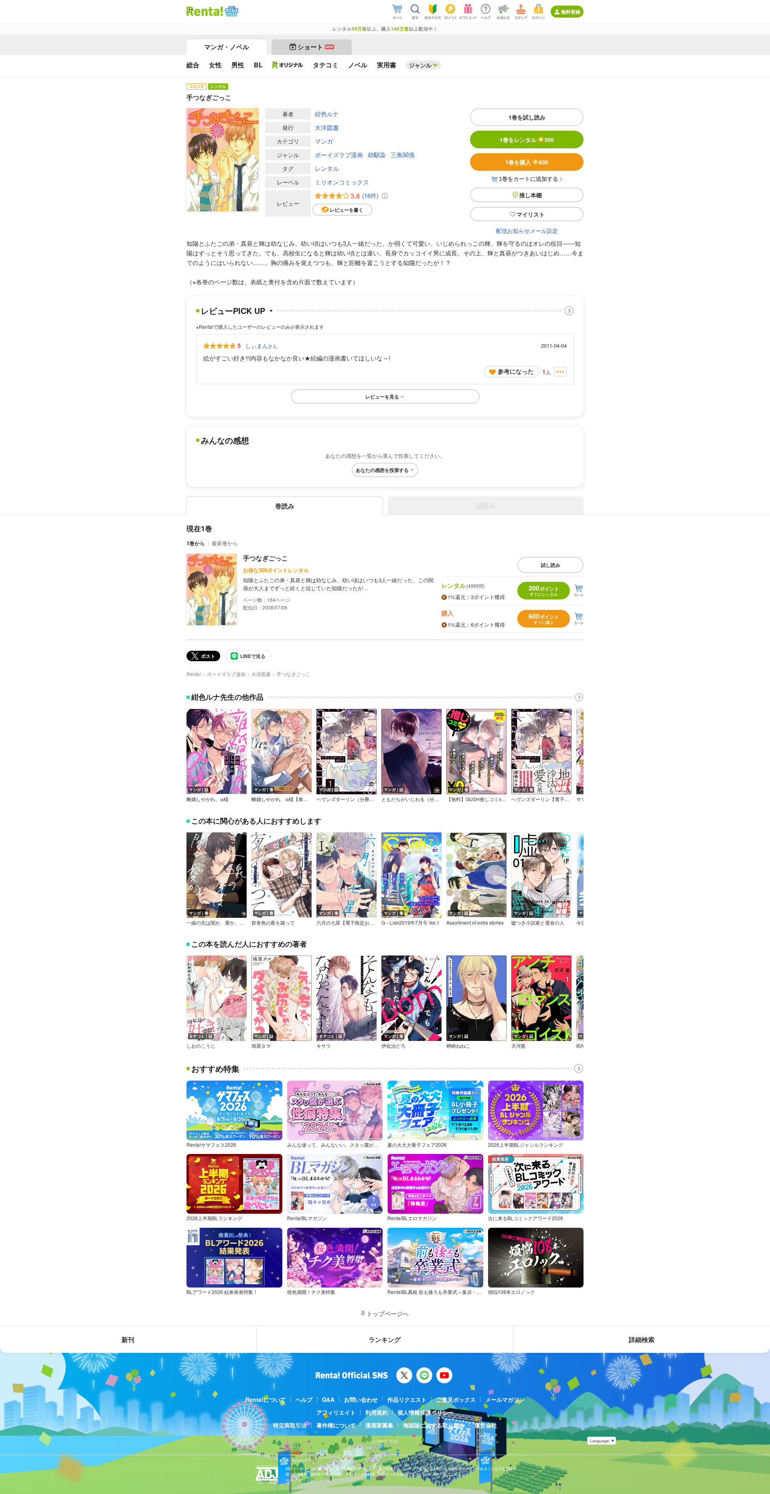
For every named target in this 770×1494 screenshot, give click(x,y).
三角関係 (403, 154)
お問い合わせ (361, 1399)
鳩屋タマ (261, 1046)
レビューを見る (382, 396)
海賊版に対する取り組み (434, 1425)
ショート (315, 46)
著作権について (336, 1425)
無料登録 (570, 11)
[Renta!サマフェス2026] (231, 11)
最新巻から (225, 543)
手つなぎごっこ (265, 558)
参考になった (516, 371)
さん (261, 346)
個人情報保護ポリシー (425, 1412)
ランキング (385, 1339)
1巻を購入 (526, 162)
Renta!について (265, 1399)
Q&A (328, 1399)
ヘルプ (304, 1399)
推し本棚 (530, 195)
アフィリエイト (336, 1412)
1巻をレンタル (527, 140)
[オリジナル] (287, 65)
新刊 (128, 1339)
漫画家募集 (379, 1425)
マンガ (324, 141)
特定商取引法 (290, 1425)
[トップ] (204, 11)
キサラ (323, 1046)
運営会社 (485, 1425)
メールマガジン (505, 1399)
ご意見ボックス (456, 1399)
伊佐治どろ (393, 1046)
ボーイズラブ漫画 (339, 154)
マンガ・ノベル (226, 46)
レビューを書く (346, 209)
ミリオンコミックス (342, 182)
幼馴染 (377, 154)
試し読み (550, 565)
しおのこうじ (200, 1046)
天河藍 (518, 1046)
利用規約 (376, 1412)
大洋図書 (327, 127)
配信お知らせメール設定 (527, 231)
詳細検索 (641, 1339)
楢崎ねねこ (458, 1046)
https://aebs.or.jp (300, 1480)
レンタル (327, 168)
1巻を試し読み (527, 117)
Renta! (193, 673)
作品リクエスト (407, 1399)
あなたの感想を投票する (382, 470)
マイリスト (531, 214)
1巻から (195, 543)
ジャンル (420, 65)
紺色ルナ (327, 113)
